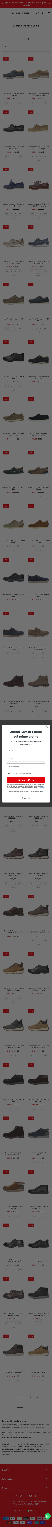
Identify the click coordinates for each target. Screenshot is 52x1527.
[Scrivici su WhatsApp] (48, 1516)
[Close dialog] (47, 727)
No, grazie (26, 798)
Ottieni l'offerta (26, 780)
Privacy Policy (41, 787)
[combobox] (11, 773)
